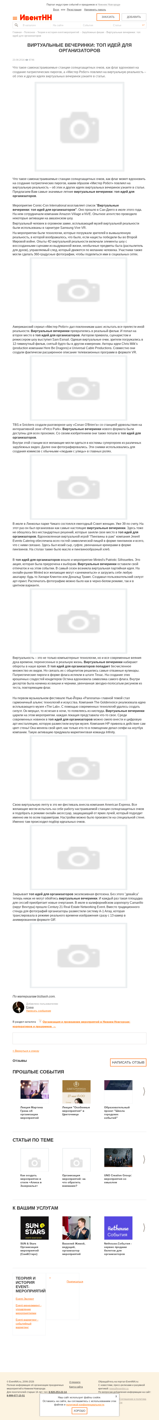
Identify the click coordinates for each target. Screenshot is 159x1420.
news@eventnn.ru (119, 1388)
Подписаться (75, 1281)
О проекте (74, 1382)
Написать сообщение (38, 1010)
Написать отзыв (128, 1062)
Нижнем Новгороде (109, 4)
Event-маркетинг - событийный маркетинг (27, 1323)
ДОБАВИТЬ (134, 16)
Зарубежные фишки (93, 32)
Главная (17, 32)
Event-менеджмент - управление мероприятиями (28, 1309)
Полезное (29, 32)
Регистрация (74, 9)
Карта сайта (76, 1387)
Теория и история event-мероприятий (58, 32)
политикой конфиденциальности (85, 1404)
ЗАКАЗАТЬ (108, 16)
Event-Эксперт (25, 1298)
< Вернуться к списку (26, 1050)
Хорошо (79, 1410)
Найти (16, 25)
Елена (30, 1007)
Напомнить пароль (95, 9)
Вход (56, 9)
